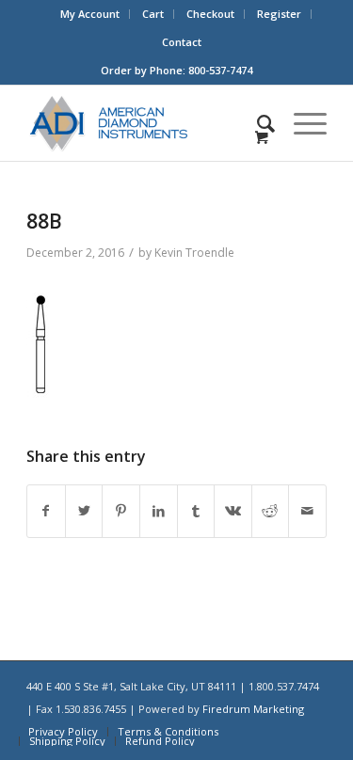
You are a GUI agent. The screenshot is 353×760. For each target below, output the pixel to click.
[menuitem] (90, 14)
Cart (153, 14)
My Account (90, 14)
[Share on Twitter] (84, 511)
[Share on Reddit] (270, 511)
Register (279, 14)
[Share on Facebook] (46, 511)
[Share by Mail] (307, 511)
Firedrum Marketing (253, 709)
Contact (181, 42)
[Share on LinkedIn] (158, 511)
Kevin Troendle (194, 253)
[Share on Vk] (233, 511)
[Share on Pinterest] (121, 511)
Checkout (210, 14)
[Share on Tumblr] (196, 511)
